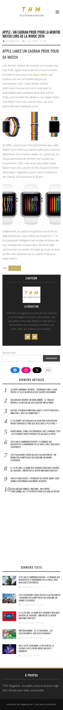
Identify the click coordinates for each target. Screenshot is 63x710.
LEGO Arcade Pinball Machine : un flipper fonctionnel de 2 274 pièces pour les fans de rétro (34, 490)
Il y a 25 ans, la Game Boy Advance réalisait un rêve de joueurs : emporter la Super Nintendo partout (34, 469)
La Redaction (12, 41)
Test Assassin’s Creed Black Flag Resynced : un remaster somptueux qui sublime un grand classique (33, 457)
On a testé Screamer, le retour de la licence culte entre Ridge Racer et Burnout (36, 648)
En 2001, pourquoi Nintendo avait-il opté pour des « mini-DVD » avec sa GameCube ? (35, 412)
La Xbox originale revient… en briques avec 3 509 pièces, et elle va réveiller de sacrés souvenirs (33, 391)
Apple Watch (40, 74)
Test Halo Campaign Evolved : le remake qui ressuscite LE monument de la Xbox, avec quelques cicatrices (35, 444)
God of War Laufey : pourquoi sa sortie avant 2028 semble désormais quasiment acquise (34, 480)
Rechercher (9, 353)
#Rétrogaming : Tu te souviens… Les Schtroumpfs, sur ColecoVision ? (36, 632)
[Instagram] (34, 337)
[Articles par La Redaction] (31, 296)
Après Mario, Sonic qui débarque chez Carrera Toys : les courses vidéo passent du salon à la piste (35, 432)
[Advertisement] (31, 529)
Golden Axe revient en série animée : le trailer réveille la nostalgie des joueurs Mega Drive (32, 401)
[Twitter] (27, 337)
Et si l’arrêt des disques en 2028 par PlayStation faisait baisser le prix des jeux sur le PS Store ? (33, 422)
